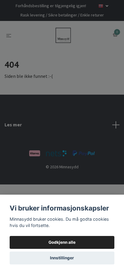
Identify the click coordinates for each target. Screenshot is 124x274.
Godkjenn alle (62, 242)
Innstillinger (62, 257)
